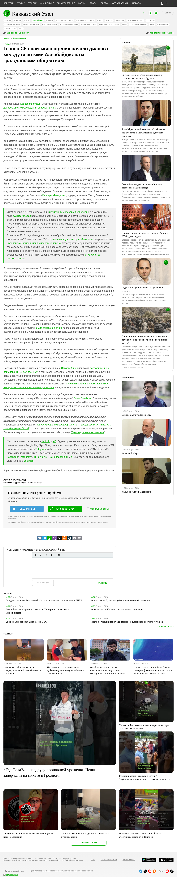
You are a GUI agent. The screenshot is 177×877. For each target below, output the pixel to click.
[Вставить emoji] (59, 555)
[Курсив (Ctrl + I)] (40, 555)
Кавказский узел (30, 103)
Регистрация (43, 583)
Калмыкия (150, 20)
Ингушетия (120, 20)
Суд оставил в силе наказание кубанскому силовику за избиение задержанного (65, 670)
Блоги (93, 3)
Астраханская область (64, 20)
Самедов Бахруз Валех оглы (136, 414)
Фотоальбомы (120, 3)
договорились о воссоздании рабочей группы (29, 107)
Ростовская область (88, 25)
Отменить (102, 583)
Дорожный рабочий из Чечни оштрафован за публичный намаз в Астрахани (22, 670)
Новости (8, 3)
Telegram (40, 449)
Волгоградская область (85, 20)
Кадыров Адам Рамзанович (136, 491)
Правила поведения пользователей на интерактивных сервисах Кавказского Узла (61, 871)
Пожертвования (129, 860)
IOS (54, 441)
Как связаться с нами (109, 860)
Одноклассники (59, 456)
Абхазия (7, 20)
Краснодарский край (31, 25)
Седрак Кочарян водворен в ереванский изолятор (143, 289)
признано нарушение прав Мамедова (71, 239)
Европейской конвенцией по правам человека (34, 243)
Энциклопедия (65, 3)
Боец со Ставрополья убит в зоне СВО (26, 621)
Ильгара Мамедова (53, 195)
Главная (6, 38)
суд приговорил (22, 215)
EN (173, 3)
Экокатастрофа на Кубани (161, 33)
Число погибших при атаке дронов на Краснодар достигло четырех (127, 621)
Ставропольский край (138, 25)
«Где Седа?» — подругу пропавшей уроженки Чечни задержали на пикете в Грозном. (49, 772)
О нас (93, 860)
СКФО (124, 25)
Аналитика (46, 3)
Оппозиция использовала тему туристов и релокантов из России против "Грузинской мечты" (144, 340)
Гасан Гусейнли (82, 398)
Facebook (12, 456)
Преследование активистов (87, 432)
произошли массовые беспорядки (69, 212)
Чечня (152, 25)
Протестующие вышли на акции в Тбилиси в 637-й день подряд (146, 234)
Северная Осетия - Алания (109, 25)
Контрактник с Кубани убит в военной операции (117, 609)
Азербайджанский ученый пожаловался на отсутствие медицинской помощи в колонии (107, 670)
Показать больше (88, 842)
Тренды (32, 3)
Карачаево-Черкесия (12, 25)
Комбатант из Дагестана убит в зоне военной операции (120, 600)
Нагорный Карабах (49, 25)
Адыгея (27, 20)
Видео (104, 3)
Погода (136, 3)
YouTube (28, 460)
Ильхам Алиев (69, 368)
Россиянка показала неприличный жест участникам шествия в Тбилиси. (140, 835)
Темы (20, 3)
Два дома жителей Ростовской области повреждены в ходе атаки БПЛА (44, 600)
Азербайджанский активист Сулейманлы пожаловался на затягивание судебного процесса (144, 132)
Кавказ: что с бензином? (17, 33)
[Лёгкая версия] (162, 3)
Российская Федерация (69, 25)
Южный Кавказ (10, 29)
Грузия (99, 20)
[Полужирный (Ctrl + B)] (35, 555)
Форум (81, 3)
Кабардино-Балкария (135, 20)
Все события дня (165, 626)
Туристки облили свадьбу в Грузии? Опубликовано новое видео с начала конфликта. (145, 777)
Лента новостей (19, 38)
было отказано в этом (49, 327)
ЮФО (21, 29)
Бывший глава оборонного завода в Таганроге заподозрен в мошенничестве (37, 611)
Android (45, 441)
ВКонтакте (40, 456)
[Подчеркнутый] (46, 555)
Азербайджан (37, 20)
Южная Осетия (163, 25)
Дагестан (109, 20)
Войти (168, 13)
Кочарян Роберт (130, 453)
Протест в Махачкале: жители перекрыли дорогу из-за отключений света (145, 726)
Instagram (25, 456)
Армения (49, 20)
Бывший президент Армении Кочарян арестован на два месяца (142, 186)
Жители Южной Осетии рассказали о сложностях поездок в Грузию (142, 76)
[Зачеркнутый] (51, 555)
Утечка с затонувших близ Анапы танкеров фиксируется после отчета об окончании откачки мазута (152, 670)
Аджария (17, 20)
